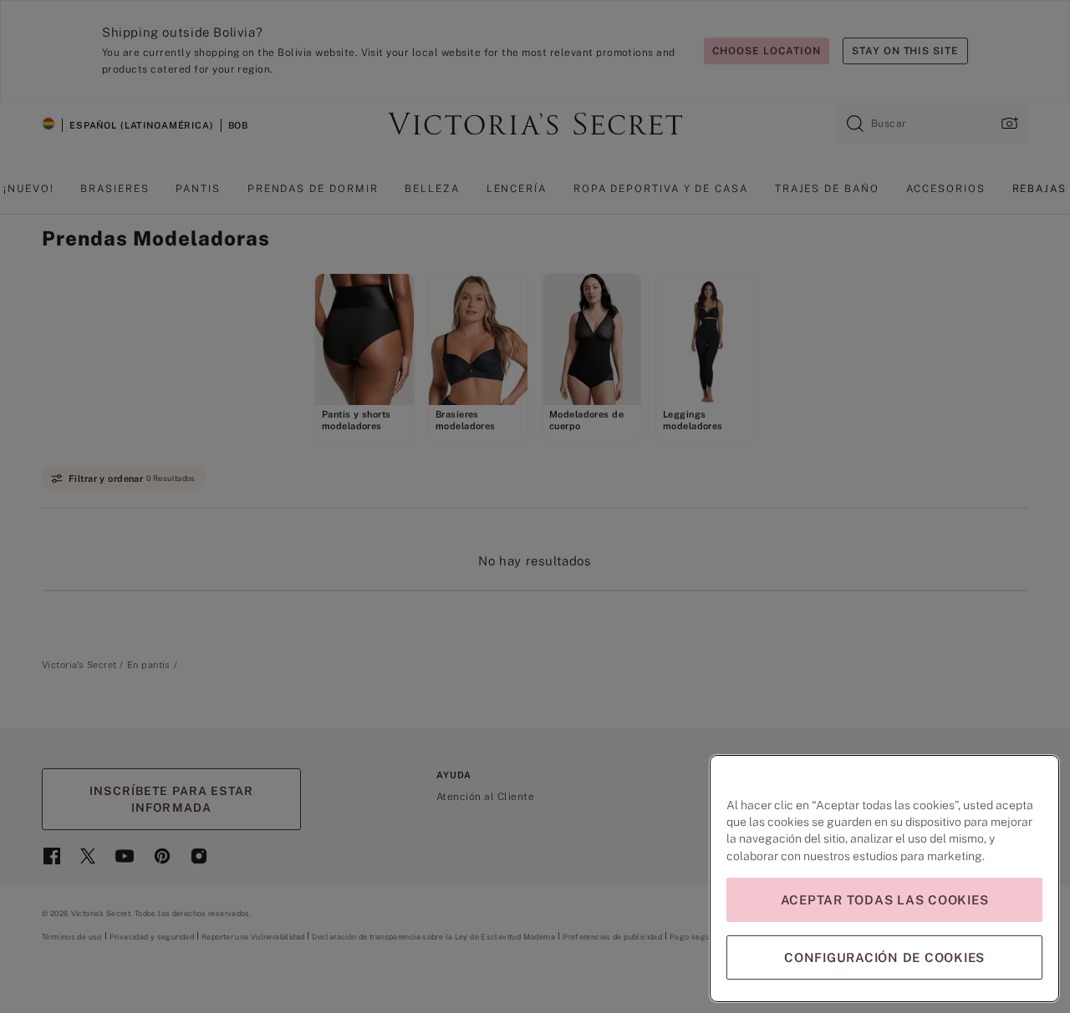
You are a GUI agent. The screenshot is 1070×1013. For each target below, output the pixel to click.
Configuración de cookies (884, 957)
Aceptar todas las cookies (885, 900)
